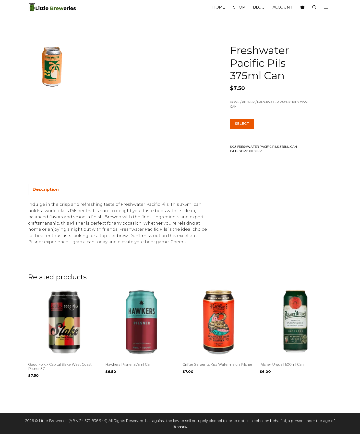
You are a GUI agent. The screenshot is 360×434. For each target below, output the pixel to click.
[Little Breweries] (52, 7)
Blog (259, 7)
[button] (326, 7)
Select (242, 123)
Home (218, 7)
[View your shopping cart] (302, 7)
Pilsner (248, 102)
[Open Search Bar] (314, 7)
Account (283, 7)
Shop (239, 7)
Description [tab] (46, 189)
